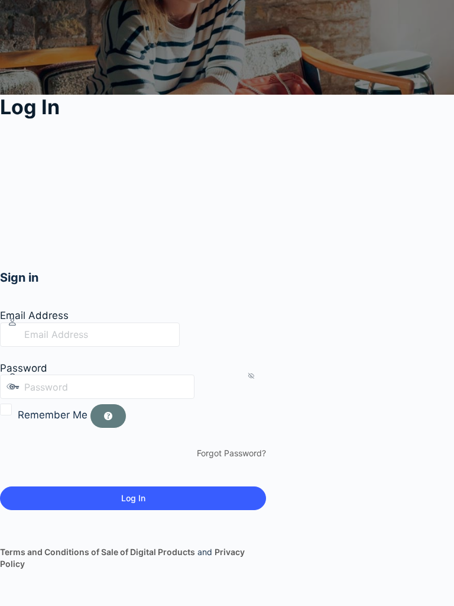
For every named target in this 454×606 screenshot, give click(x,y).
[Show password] (205, 387)
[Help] (108, 416)
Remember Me (52, 415)
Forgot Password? (231, 453)
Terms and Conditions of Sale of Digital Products (97, 552)
